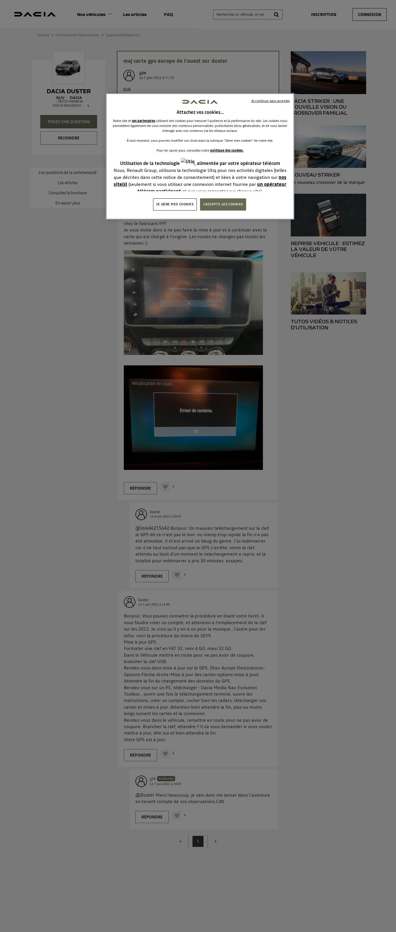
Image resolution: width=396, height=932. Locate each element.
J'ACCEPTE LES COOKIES (223, 204)
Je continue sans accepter (270, 100)
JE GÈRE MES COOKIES (175, 204)
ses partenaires (143, 120)
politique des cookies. (227, 150)
